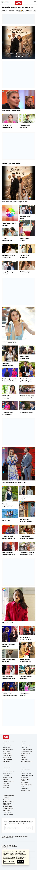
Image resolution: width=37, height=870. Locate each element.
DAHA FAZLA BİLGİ (9, 862)
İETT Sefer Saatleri (7, 806)
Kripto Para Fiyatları (26, 745)
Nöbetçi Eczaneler (25, 753)
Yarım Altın (6, 787)
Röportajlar (29, 10)
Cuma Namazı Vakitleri (27, 751)
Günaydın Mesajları (8, 781)
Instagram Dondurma (9, 771)
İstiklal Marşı (24, 755)
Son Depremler (7, 767)
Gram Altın (6, 783)
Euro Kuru (23, 743)
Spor (32, 8)
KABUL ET (20, 862)
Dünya (27, 8)
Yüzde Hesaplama (8, 814)
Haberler (5, 743)
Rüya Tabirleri (24, 782)
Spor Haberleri (6, 751)
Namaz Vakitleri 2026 (26, 749)
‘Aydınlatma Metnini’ (8, 858)
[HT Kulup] (20, 10)
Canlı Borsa (24, 747)
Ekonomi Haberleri (7, 745)
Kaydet (29, 828)
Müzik (35, 10)
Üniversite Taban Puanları (25, 780)
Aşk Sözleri (6, 779)
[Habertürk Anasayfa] (18, 2)
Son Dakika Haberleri (8, 741)
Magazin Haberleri (8, 749)
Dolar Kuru (23, 741)
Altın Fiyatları (6, 761)
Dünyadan (12, 10)
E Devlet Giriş (24, 759)
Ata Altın (23, 767)
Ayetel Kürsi (6, 775)
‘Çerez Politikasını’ (20, 857)
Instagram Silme (7, 773)
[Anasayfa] (6, 737)
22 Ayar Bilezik (24, 771)
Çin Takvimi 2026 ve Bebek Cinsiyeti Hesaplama (8, 803)
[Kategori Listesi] (35, 2)
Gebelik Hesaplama (8, 808)
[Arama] (2, 2)
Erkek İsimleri (6, 797)
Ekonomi (21, 8)
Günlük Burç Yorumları (26, 761)
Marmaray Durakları (8, 795)
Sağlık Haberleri (7, 755)
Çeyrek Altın (6, 785)
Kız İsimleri (5, 800)
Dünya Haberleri (7, 753)
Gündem (14, 8)
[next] (34, 42)
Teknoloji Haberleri (7, 759)
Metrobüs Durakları (25, 790)
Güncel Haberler (7, 747)
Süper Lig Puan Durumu (27, 775)
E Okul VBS (23, 757)
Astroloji (5, 769)
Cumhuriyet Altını (25, 769)
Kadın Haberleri (7, 757)
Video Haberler (24, 777)
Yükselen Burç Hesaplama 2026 (7, 811)
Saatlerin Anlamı (7, 777)
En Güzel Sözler (24, 788)
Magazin (6, 7)
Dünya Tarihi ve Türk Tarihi (26, 785)
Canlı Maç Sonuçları (26, 773)
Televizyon (4, 10)
